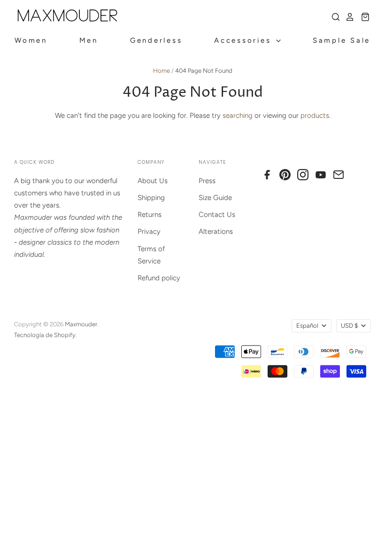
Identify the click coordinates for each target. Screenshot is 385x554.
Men (88, 40)
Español (307, 325)
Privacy (149, 231)
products (314, 115)
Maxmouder (81, 324)
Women (31, 40)
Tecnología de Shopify (45, 335)
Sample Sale (341, 40)
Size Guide (215, 197)
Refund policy (159, 278)
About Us (153, 181)
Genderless (156, 40)
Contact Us (217, 214)
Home (161, 70)
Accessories (244, 40)
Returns (150, 214)
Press (207, 181)
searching (238, 115)
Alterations (216, 231)
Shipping (151, 197)
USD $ (349, 325)
